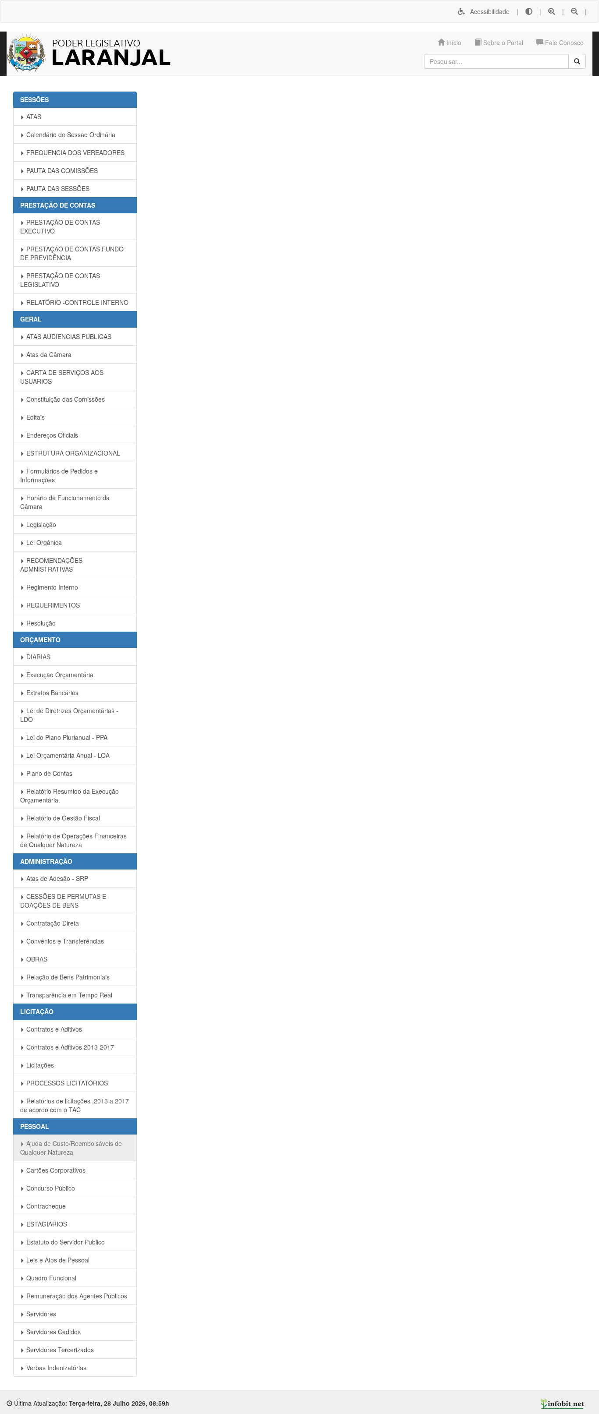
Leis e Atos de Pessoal (57, 1259)
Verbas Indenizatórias (55, 1367)
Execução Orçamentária (59, 674)
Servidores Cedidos (53, 1331)
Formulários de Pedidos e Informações (59, 475)
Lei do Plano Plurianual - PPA (66, 737)
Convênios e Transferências (64, 941)
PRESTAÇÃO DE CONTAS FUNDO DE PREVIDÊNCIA (72, 253)
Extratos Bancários (51, 692)
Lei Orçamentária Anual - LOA (67, 755)
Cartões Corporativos (55, 1170)
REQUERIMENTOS (52, 605)
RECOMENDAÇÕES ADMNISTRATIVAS (51, 564)
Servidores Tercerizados (59, 1349)
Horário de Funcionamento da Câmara (65, 502)
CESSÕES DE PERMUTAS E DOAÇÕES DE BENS (63, 900)
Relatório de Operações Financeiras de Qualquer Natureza (73, 840)
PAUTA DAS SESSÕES (57, 188)
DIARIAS (37, 656)
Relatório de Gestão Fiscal (62, 817)
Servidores (40, 1313)
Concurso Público (50, 1188)
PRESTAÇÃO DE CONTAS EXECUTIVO (60, 226)
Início (453, 42)
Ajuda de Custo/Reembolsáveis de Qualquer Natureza (71, 1147)
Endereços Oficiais (51, 435)
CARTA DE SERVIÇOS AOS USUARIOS (61, 376)
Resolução (40, 623)
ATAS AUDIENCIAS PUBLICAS (68, 336)
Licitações (39, 1064)
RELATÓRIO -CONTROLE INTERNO (76, 302)
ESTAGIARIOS (46, 1224)
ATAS (33, 116)
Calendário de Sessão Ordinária (70, 134)
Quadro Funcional (50, 1277)
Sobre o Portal (502, 42)
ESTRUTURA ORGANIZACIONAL (72, 453)
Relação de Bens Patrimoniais (67, 976)
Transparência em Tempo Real (68, 994)
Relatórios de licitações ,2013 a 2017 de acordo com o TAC (74, 1105)
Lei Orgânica (43, 542)
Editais (35, 417)
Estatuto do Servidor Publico (65, 1241)
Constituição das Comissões (65, 399)
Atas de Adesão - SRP (56, 878)
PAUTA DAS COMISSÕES (61, 170)
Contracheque (45, 1206)
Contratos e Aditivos (53, 1029)
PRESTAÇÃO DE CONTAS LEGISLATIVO (60, 280)
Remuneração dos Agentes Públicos (76, 1295)
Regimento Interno (51, 587)
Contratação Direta (52, 923)
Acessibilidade (487, 11)
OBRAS (36, 958)
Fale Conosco (563, 42)
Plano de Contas (48, 773)
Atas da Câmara (48, 354)
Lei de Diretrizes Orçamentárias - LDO (69, 715)
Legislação (40, 524)
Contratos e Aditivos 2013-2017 (69, 1047)
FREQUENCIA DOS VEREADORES (75, 152)
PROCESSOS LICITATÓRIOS (66, 1082)
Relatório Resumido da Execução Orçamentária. (69, 795)
